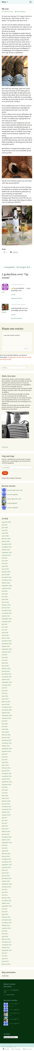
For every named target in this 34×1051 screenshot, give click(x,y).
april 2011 (5, 958)
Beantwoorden (17, 298)
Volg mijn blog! (8, 456)
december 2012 (6, 920)
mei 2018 (4, 793)
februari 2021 (6, 701)
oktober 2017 (6, 812)
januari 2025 (6, 574)
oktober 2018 (6, 779)
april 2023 (5, 632)
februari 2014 (6, 898)
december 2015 (6, 859)
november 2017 (7, 809)
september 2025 (7, 552)
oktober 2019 (6, 746)
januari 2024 (6, 608)
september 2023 (7, 619)
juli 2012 (4, 931)
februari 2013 (6, 917)
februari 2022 (6, 668)
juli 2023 (4, 624)
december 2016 (6, 837)
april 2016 (5, 851)
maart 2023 (5, 635)
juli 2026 (4, 525)
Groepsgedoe (8, 267)
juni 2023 (5, 627)
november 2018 (7, 776)
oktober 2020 (6, 713)
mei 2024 (4, 596)
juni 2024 (5, 594)
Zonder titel (19, 490)
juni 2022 (5, 657)
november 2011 (7, 945)
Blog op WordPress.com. (9, 1047)
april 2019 (5, 762)
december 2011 (6, 942)
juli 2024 (4, 591)
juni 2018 (5, 790)
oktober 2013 (6, 903)
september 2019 (7, 748)
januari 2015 (6, 876)
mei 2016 (4, 848)
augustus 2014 (6, 887)
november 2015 (7, 862)
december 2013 (6, 900)
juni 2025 (5, 561)
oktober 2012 (6, 925)
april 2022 (5, 663)
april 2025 (5, 566)
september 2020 (7, 715)
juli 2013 (4, 909)
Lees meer (5, 447)
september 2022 (7, 649)
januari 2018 (6, 804)
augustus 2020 (6, 718)
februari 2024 (6, 605)
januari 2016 (6, 856)
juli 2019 (4, 754)
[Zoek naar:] (30, 2)
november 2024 (7, 580)
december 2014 (6, 878)
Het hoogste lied (24, 267)
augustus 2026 (6, 522)
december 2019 (6, 740)
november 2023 (7, 613)
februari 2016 (6, 853)
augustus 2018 (6, 784)
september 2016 (7, 842)
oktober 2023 (6, 616)
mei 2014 (4, 895)
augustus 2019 (6, 751)
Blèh (16, 494)
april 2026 (5, 533)
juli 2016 (4, 845)
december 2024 (6, 577)
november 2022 (7, 643)
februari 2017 (6, 831)
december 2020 (6, 707)
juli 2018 (4, 787)
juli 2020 (4, 721)
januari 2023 (6, 638)
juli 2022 (4, 654)
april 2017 (5, 826)
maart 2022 (5, 666)
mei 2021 (4, 693)
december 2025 (6, 544)
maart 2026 (5, 536)
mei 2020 (4, 726)
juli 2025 (4, 558)
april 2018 (5, 795)
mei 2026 (4, 530)
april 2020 (5, 729)
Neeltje (4, 312)
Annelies (10, 490)
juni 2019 (5, 757)
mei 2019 (4, 759)
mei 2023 (4, 630)
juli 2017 (4, 817)
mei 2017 (4, 823)
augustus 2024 (6, 588)
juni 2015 (5, 870)
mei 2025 (4, 563)
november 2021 (7, 677)
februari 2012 (6, 939)
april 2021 (5, 696)
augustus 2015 (6, 867)
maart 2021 (5, 699)
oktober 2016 (6, 840)
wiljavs (9, 499)
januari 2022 (6, 671)
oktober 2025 (6, 549)
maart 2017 (5, 829)
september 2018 (7, 782)
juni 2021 (5, 690)
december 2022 (6, 641)
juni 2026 (5, 527)
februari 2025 (6, 572)
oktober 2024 (6, 583)
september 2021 (7, 682)
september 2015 (7, 864)
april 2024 (5, 599)
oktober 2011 (6, 947)
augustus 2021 (6, 685)
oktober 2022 (6, 646)
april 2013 (5, 914)
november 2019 (7, 743)
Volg (5, 473)
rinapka (9, 503)
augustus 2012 (6, 928)
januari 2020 (6, 737)
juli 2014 (4, 889)
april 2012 (5, 936)
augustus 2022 (6, 652)
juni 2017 (5, 820)
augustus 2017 (6, 815)
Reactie (26, 348)
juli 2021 (4, 688)
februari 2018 (6, 801)
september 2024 (7, 585)
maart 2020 (5, 732)
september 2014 (7, 884)
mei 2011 (4, 956)
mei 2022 (4, 660)
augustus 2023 (6, 621)
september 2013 (7, 906)
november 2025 (7, 547)
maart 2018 (5, 798)
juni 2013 (5, 911)
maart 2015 (5, 873)
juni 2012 (5, 934)
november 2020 (7, 710)
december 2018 (6, 773)
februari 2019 (6, 768)
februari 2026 (6, 538)
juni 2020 (5, 724)
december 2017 (6, 806)
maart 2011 (5, 961)
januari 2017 (6, 834)
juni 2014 (5, 892)
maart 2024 (5, 602)
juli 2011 (4, 953)
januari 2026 (6, 541)
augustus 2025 (6, 555)
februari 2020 (6, 735)
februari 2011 (6, 964)
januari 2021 (6, 704)
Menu (4, 2)
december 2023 (6, 610)
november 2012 (7, 922)
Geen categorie (21, 11)
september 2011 (7, 950)
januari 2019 (6, 771)
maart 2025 (5, 569)
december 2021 (6, 674)
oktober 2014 (6, 881)
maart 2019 (5, 765)
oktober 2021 (6, 679)
